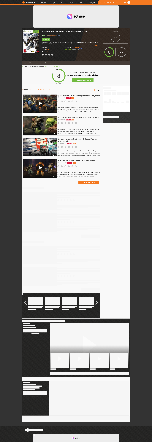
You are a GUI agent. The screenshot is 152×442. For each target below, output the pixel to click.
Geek (62, 2)
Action (47, 49)
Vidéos (45, 63)
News (24, 63)
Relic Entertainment (77, 47)
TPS (50, 49)
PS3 (59, 35)
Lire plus (97, 45)
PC (100, 2)
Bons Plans (92, 2)
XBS (108, 2)
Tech (53, 2)
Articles (30, 63)
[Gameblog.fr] (28, 2)
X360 (43, 35)
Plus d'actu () (89, 182)
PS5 (104, 2)
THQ (47, 51)
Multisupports (51, 35)
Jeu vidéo (68, 119)
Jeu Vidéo (43, 2)
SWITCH (112, 2)
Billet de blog (37, 63)
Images (51, 63)
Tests (81, 2)
